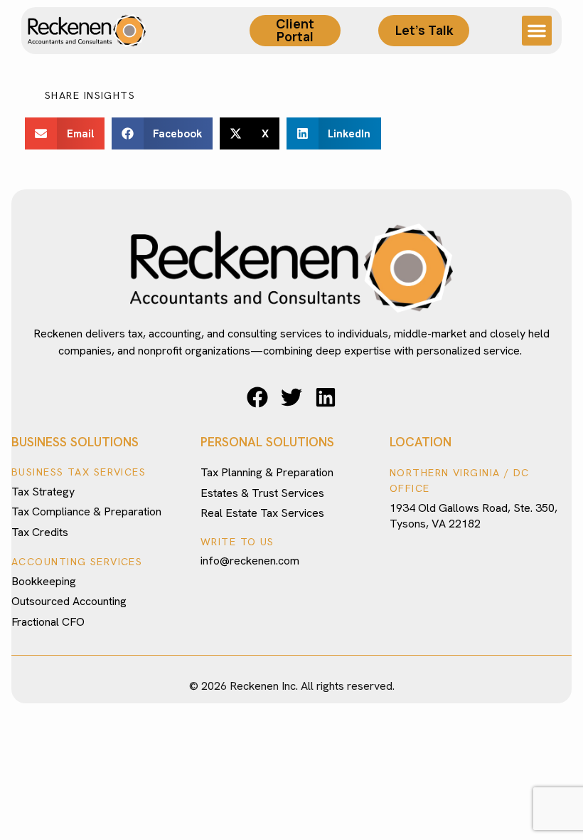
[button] (537, 31)
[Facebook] (257, 397)
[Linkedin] (325, 397)
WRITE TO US (237, 541)
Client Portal (295, 30)
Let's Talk (424, 29)
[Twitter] (291, 397)
